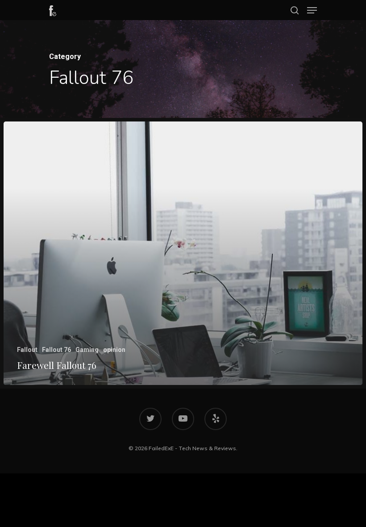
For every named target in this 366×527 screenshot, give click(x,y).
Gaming (87, 349)
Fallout (27, 349)
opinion (114, 349)
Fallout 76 (56, 349)
